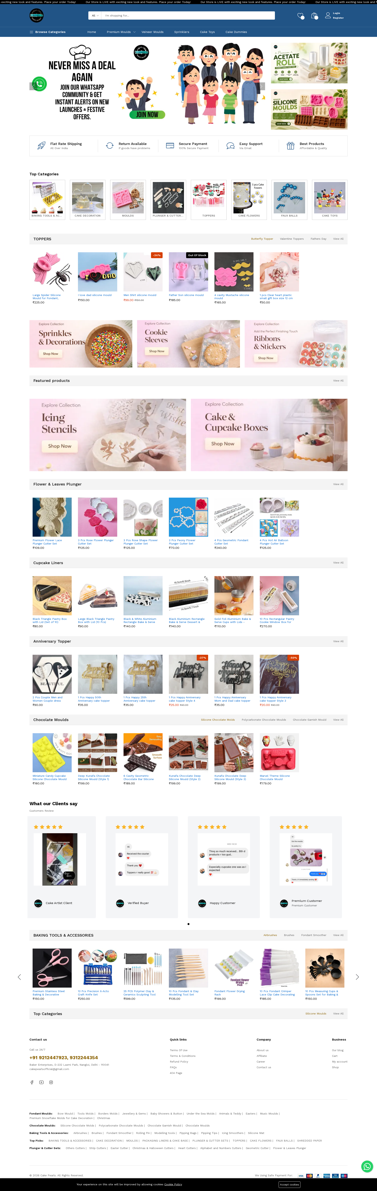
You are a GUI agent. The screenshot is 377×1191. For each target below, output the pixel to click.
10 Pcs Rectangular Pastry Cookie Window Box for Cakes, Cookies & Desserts (277, 620)
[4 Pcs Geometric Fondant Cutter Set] (233, 517)
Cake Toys (207, 32)
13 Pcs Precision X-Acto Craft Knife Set (93, 993)
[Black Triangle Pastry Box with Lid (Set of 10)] (52, 595)
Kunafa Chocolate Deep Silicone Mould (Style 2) (185, 777)
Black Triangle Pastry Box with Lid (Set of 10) (50, 620)
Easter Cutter (119, 1148)
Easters (250, 1113)
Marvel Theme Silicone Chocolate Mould (275, 777)
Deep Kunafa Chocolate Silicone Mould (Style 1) (94, 777)
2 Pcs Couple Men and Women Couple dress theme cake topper (47, 699)
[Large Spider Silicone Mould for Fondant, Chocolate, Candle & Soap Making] (52, 271)
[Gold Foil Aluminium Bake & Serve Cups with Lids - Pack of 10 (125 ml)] (233, 595)
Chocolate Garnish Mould (309, 719)
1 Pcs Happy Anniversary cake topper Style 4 (184, 699)
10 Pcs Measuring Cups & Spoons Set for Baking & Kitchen (321, 993)
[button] (188, 924)
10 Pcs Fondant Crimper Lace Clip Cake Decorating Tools (277, 993)
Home (91, 32)
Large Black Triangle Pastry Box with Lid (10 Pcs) (96, 620)
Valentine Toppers (292, 238)
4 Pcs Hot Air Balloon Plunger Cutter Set (274, 542)
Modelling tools (164, 1133)
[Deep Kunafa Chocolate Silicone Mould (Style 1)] (97, 752)
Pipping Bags (188, 1133)
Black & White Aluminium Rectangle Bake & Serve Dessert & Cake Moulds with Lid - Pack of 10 (140, 620)
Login (336, 13)
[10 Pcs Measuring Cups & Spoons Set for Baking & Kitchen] (324, 968)
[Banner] (309, 62)
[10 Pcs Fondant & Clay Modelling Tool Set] (188, 968)
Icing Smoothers (232, 1133)
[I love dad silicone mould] (97, 271)
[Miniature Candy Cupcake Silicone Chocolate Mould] (52, 752)
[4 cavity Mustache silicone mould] (233, 271)
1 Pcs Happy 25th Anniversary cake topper (139, 699)
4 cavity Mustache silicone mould (231, 296)
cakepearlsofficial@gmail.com (49, 1069)
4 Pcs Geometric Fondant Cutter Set (231, 542)
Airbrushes (270, 935)
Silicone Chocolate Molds (218, 719)
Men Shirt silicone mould (140, 295)
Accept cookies (289, 1184)
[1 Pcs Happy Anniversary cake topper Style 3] (279, 674)
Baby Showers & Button (166, 1113)
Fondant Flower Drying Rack (229, 993)
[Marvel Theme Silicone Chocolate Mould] (279, 752)
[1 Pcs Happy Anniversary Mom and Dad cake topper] (233, 674)
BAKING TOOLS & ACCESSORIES (70, 1140)
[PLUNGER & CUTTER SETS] (168, 200)
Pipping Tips (209, 1133)
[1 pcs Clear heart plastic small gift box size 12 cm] (279, 271)
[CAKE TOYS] (330, 200)
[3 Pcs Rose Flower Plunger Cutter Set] (97, 517)
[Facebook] (31, 1082)
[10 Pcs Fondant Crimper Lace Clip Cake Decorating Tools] (279, 968)
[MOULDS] (128, 200)
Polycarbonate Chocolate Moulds (264, 719)
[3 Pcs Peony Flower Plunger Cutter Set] (188, 517)
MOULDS (132, 1140)
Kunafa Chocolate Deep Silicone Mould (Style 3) (230, 777)
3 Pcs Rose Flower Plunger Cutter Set (96, 542)
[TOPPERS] (208, 200)
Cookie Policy (173, 1184)
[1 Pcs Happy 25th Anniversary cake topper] (143, 674)
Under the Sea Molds (201, 1113)
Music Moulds (269, 1113)
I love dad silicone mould (95, 295)
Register (338, 17)
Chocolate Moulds (198, 1125)
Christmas (103, 1118)
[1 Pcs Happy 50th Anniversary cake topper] (97, 674)
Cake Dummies (236, 32)
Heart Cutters (187, 1148)
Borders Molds (108, 1113)
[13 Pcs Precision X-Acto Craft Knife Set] (97, 968)
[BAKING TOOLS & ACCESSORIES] (47, 200)
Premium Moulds (119, 32)
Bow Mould (65, 1113)
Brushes (289, 935)
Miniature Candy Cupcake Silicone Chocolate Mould (50, 777)
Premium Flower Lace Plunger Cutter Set (47, 542)
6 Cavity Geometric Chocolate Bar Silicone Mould (139, 777)
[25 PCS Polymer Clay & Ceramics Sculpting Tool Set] (143, 968)
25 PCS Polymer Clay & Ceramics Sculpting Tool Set (140, 993)
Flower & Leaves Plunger (289, 1148)
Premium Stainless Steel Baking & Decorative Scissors (49, 993)
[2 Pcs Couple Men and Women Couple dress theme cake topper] (52, 674)
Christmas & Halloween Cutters (153, 1148)
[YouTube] (41, 1082)
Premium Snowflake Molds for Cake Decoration (61, 1118)
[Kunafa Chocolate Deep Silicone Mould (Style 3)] (233, 752)
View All (338, 238)
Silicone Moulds (316, 1013)
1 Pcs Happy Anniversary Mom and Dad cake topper (232, 699)
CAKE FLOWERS (261, 1140)
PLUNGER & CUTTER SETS (210, 1140)
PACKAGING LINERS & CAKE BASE (165, 1140)
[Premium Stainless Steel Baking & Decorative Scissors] (52, 968)
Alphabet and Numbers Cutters (220, 1148)
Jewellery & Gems (134, 1113)
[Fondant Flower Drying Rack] (233, 968)
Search (265, 15)
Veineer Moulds (153, 32)
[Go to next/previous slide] (33, 86)
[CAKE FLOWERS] (249, 200)
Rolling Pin (143, 1133)
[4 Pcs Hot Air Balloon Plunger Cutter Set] (279, 517)
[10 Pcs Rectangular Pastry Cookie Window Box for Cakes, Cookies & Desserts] (279, 595)
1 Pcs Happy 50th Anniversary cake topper (94, 699)
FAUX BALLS (284, 1140)
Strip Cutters (97, 1148)
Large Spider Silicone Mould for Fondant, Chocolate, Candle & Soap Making (50, 296)
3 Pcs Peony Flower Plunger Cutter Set (182, 542)
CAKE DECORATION (109, 1140)
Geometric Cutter (257, 1148)
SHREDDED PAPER (309, 1140)
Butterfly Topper (262, 238)
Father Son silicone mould (186, 295)
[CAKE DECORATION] (87, 200)
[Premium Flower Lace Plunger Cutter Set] (52, 517)
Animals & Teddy (230, 1113)
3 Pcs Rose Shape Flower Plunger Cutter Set (141, 542)
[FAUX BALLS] (289, 200)
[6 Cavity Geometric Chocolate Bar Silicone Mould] (143, 752)
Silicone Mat (256, 1133)
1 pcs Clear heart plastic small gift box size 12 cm (276, 296)
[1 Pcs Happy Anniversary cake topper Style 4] (188, 674)
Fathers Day (318, 238)
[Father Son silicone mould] (188, 271)
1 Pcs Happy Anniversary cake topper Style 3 (275, 699)
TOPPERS (239, 1140)
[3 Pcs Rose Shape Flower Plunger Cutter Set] (143, 517)
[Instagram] (51, 1082)
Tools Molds (85, 1113)
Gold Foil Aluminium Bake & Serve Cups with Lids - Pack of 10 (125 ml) (232, 620)
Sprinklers (181, 32)
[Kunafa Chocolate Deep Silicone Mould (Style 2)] (188, 752)
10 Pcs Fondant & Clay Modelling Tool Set (184, 993)
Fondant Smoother (313, 935)
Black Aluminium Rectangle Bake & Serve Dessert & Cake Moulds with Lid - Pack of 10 (187, 620)
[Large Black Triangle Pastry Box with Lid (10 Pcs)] (97, 595)
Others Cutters (75, 1148)
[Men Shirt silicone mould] (143, 271)
